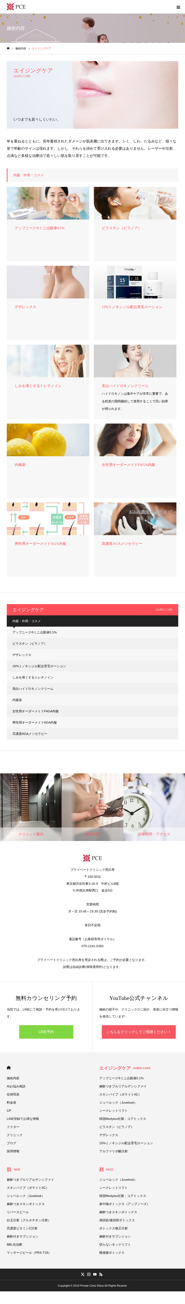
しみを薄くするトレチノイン (32, 677)
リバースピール (18, 1212)
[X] (82, 1274)
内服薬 (17, 700)
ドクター (13, 1127)
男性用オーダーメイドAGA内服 (34, 722)
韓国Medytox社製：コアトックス (122, 1119)
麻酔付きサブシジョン (22, 1236)
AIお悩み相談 (16, 1086)
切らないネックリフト (115, 1244)
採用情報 (13, 1151)
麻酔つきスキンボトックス (26, 1204)
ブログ (11, 1143)
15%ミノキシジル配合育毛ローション (39, 666)
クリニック (15, 1135)
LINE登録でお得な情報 (23, 1119)
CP (9, 1110)
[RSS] (101, 1274)
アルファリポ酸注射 (113, 1151)
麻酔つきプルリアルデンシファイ (123, 1086)
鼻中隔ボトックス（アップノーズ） (124, 1204)
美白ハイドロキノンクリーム (32, 688)
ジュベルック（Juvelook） (118, 1102)
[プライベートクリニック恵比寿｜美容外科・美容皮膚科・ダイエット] (16, 6)
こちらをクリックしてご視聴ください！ (138, 1032)
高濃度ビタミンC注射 (22, 1228)
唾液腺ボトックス (112, 1252)
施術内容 (13, 1078)
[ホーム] (8, 48)
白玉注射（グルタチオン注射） (29, 1220)
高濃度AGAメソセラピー (31, 734)
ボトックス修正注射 (113, 1228)
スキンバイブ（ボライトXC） (120, 1094)
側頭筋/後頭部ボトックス (117, 1220)
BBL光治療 (14, 1244)
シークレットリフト (113, 1110)
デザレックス (21, 655)
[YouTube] (94, 1274)
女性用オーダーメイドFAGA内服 (35, 711)
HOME (9, 1068)
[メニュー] (178, 7)
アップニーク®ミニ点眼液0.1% (34, 632)
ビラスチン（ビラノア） (29, 643)
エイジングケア (124, 1068)
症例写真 (13, 1094)
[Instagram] (88, 1274)
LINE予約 (46, 1032)
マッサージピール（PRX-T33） (29, 1252)
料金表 (11, 1102)
